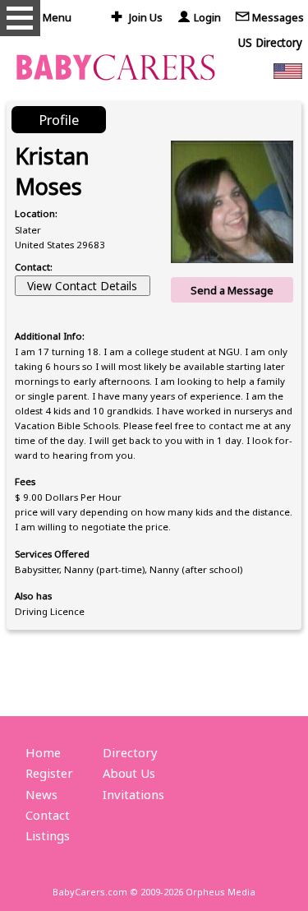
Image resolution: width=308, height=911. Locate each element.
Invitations (133, 794)
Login (207, 17)
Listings (47, 835)
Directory (130, 752)
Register (49, 773)
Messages (278, 17)
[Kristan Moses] (232, 202)
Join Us (146, 17)
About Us (129, 773)
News (41, 794)
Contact (47, 815)
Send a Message (232, 290)
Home (43, 752)
